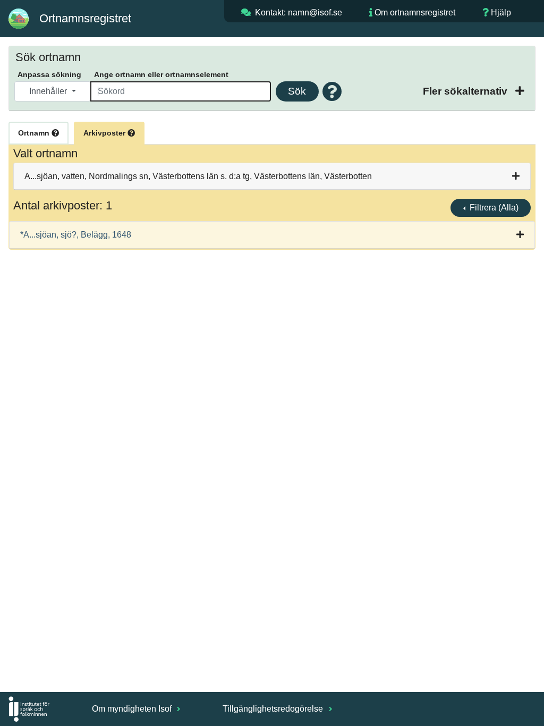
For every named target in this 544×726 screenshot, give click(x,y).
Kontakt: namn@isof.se (298, 12)
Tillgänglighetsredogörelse (274, 708)
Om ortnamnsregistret (415, 12)
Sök (297, 91)
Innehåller (49, 91)
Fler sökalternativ (466, 91)
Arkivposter (105, 133)
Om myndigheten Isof (133, 708)
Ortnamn (35, 133)
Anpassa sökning (49, 74)
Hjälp (501, 12)
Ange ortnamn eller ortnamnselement (161, 74)
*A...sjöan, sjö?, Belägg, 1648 (75, 234)
